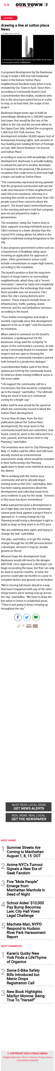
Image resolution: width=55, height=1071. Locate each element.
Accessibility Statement (27, 1060)
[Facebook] (18, 617)
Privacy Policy (44, 1057)
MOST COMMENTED (11, 946)
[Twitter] (27, 617)
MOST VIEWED (8, 840)
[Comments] (36, 617)
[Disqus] (27, 673)
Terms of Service (29, 1057)
